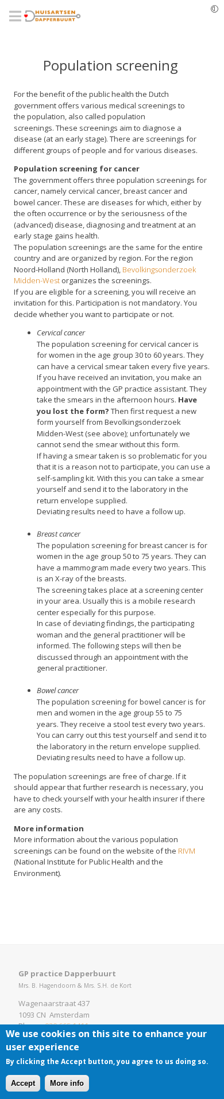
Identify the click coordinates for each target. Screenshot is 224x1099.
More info (67, 1083)
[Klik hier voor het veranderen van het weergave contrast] (214, 8)
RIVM (186, 851)
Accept (23, 1083)
